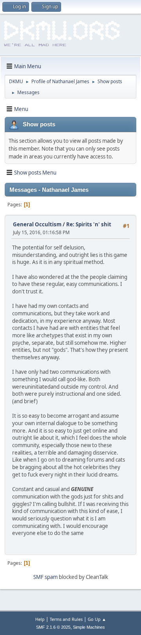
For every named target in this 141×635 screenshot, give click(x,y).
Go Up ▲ (97, 619)
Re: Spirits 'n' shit (88, 224)
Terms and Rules (66, 619)
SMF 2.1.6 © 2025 (53, 627)
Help (40, 619)
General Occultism (37, 224)
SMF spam (45, 576)
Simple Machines (89, 627)
